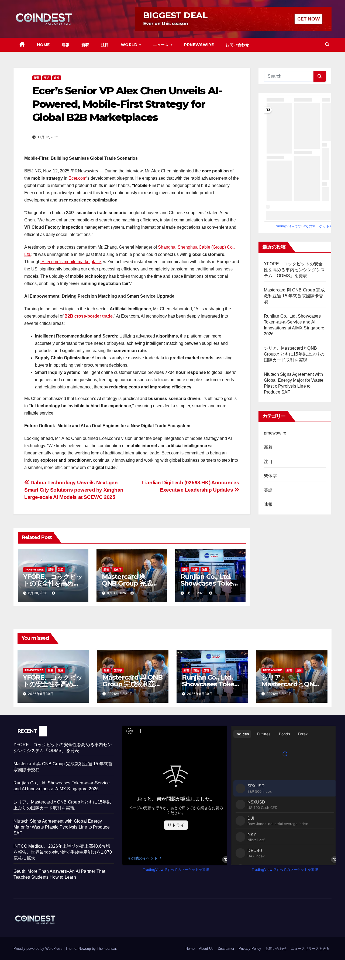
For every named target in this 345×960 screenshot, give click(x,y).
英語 (46, 77)
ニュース (161, 44)
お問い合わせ (237, 44)
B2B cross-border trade (88, 316)
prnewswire (34, 569)
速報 (66, 44)
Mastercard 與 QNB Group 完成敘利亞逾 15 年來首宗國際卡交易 (294, 296)
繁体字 (117, 569)
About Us (206, 949)
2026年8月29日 (279, 694)
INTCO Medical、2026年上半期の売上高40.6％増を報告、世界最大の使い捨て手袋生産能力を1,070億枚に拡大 (62, 852)
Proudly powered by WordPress (38, 949)
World (130, 44)
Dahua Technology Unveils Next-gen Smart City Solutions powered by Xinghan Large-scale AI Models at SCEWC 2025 (73, 490)
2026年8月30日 (41, 694)
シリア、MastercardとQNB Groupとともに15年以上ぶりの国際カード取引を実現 (294, 354)
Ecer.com (77, 178)
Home (43, 44)
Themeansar (106, 949)
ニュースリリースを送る (310, 949)
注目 (105, 44)
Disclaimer (226, 949)
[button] (327, 44)
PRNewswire (199, 44)
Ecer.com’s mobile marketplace (70, 261)
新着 (85, 44)
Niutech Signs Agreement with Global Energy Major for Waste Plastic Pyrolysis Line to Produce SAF (61, 827)
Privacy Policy (250, 949)
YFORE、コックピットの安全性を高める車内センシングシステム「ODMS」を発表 (294, 270)
